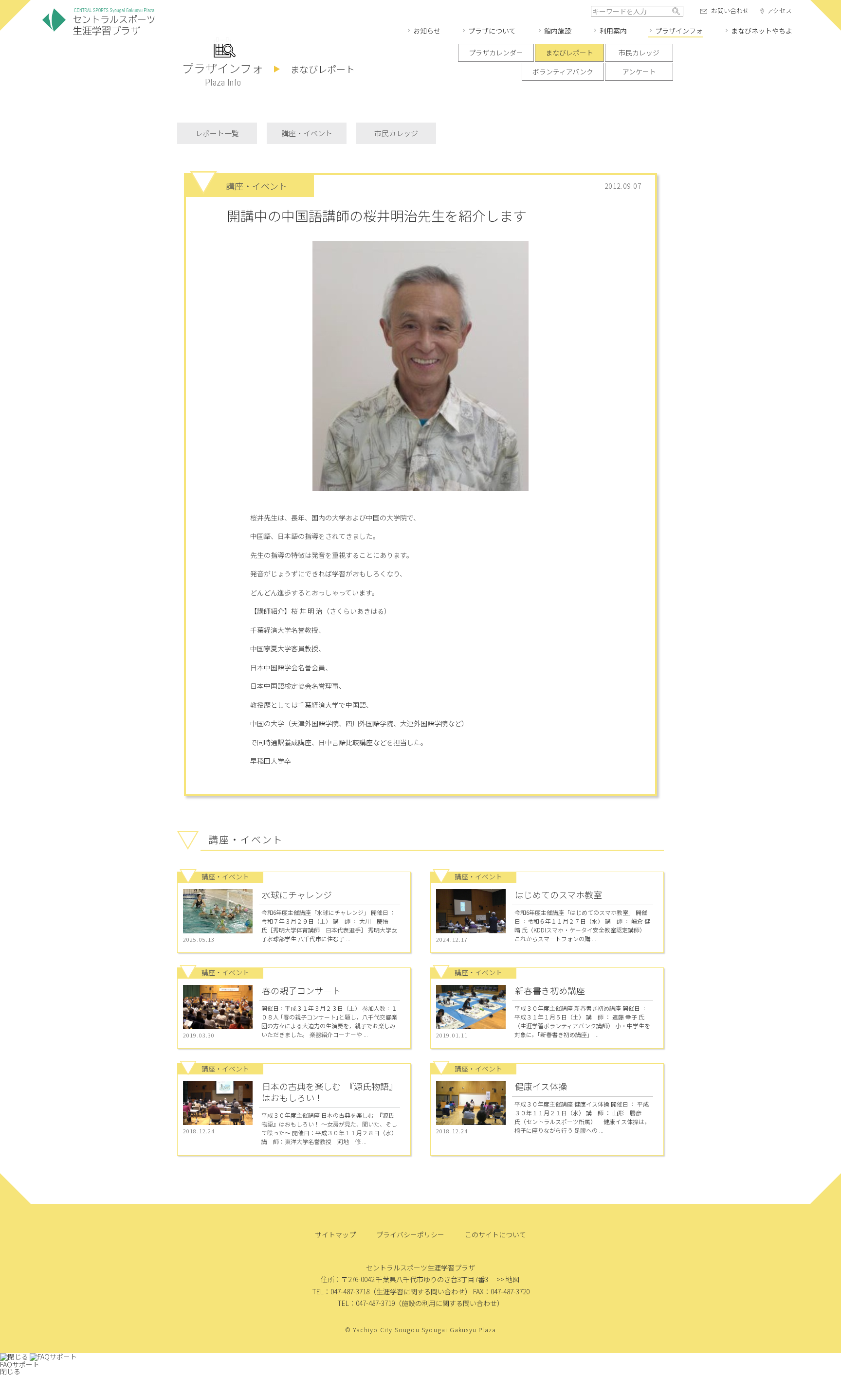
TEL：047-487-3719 (366, 1303)
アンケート (639, 71)
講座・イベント (306, 133)
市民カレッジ (639, 52)
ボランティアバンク (562, 71)
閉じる (10, 1371)
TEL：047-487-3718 (340, 1291)
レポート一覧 (217, 133)
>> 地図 (508, 1279)
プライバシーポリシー (410, 1234)
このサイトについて (495, 1234)
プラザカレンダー (496, 52)
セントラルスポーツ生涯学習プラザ (98, 22)
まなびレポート (569, 52)
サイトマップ (335, 1234)
